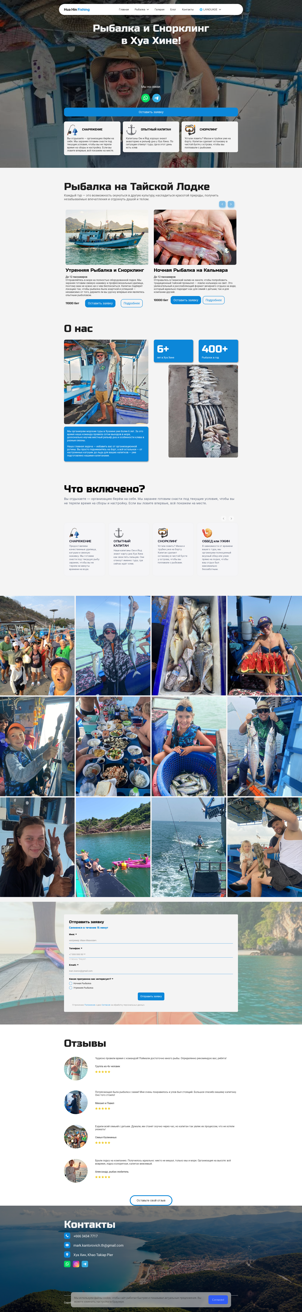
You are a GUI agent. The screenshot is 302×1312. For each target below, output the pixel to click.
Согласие (106, 1005)
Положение (89, 1005)
